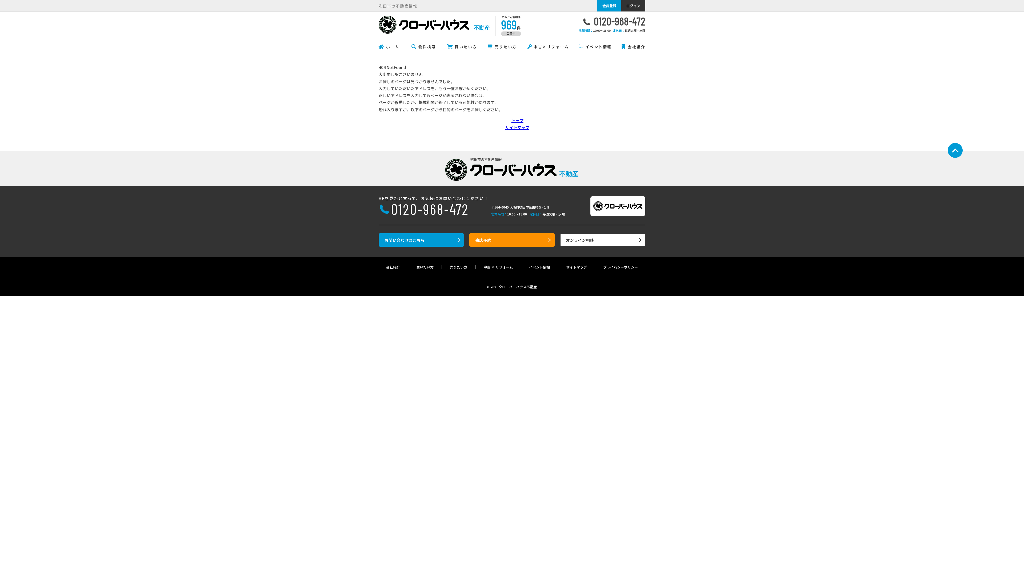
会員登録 (609, 5)
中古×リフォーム (551, 46)
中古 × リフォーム (498, 267)
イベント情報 (598, 46)
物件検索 (427, 46)
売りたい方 (506, 46)
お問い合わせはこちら (405, 240)
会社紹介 (636, 46)
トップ (517, 120)
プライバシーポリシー (620, 267)
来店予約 (483, 240)
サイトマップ (517, 127)
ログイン (633, 5)
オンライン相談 (580, 240)
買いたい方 (466, 46)
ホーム (392, 46)
